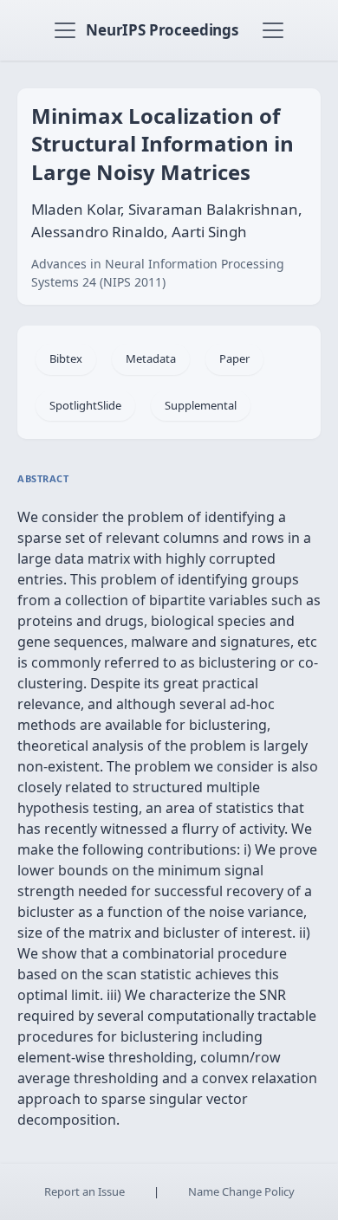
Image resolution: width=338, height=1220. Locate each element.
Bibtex (65, 358)
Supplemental (201, 405)
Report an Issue (84, 1191)
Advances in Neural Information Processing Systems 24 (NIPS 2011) (157, 272)
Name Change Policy (241, 1191)
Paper (234, 358)
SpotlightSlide (85, 405)
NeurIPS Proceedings (162, 30)
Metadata (151, 358)
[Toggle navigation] (65, 30)
